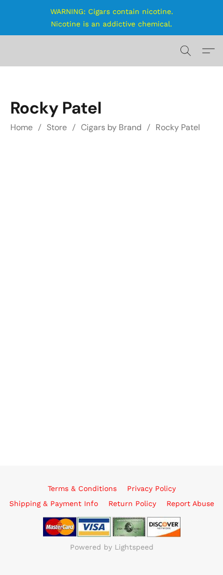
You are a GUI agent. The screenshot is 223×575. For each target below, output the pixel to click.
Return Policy (132, 503)
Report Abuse (190, 503)
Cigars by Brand (111, 127)
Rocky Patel (178, 127)
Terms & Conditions (82, 488)
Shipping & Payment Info (53, 503)
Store (57, 127)
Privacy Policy (151, 488)
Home (21, 127)
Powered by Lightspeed (112, 547)
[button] (185, 50)
